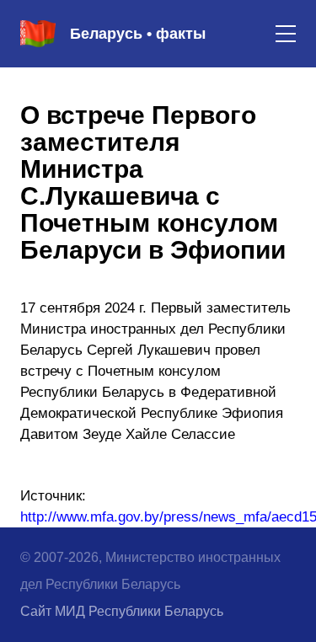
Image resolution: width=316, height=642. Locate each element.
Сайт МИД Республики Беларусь (121, 611)
